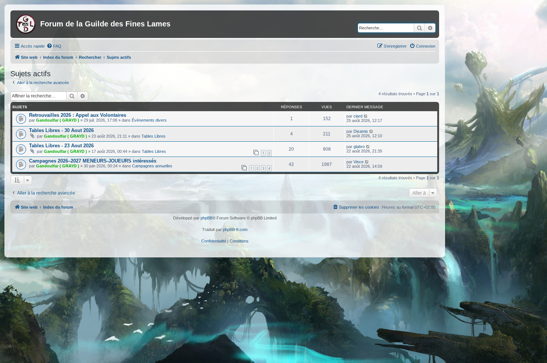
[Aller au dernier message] (366, 116)
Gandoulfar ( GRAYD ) (57, 120)
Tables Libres (153, 136)
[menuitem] (54, 46)
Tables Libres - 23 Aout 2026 (61, 145)
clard (358, 116)
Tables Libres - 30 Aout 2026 (61, 130)
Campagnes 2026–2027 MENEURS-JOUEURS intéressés (92, 161)
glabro (359, 146)
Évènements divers (149, 120)
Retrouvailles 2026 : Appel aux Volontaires (77, 115)
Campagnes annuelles (152, 166)
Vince (359, 162)
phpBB (206, 218)
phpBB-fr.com (235, 229)
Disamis (361, 131)
